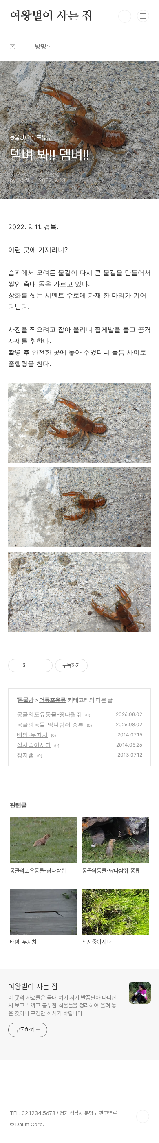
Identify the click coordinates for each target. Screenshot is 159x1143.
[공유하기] (33, 665)
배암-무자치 (32, 734)
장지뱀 (25, 754)
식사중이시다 (34, 744)
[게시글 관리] (43, 665)
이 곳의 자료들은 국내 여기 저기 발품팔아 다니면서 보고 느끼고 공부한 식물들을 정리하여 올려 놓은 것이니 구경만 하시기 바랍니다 (62, 1005)
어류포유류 (52, 699)
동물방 (25, 699)
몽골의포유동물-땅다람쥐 (49, 714)
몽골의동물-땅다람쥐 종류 (50, 724)
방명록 (43, 46)
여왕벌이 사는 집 (51, 16)
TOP (142, 1116)
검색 (125, 16)
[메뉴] (143, 16)
